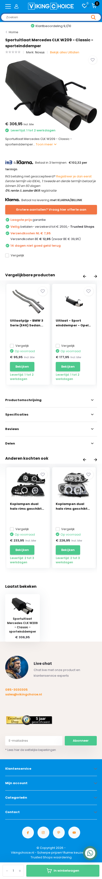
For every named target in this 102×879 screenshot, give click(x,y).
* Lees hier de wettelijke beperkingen (30, 750)
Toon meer (45, 144)
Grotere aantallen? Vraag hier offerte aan (51, 209)
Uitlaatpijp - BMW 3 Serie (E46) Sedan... (26, 323)
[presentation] (84, 276)
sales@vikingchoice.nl (23, 694)
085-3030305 (16, 689)
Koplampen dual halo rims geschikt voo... (26, 506)
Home (13, 32)
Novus (40, 52)
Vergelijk (17, 255)
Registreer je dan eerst (74, 176)
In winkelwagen (66, 870)
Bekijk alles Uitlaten (64, 52)
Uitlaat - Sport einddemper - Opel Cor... (72, 323)
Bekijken (22, 366)
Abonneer (81, 740)
